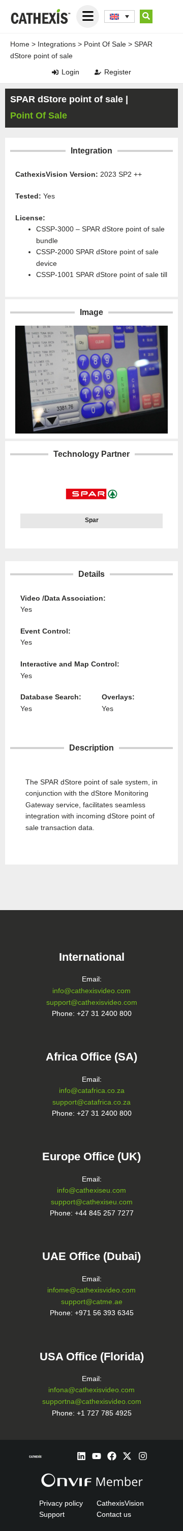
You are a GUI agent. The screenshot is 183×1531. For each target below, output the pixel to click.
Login (70, 72)
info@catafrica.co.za (92, 1090)
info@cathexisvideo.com (91, 991)
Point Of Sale (105, 44)
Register (117, 72)
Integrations (57, 44)
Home (19, 44)
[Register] (98, 72)
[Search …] (146, 17)
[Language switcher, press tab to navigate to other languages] (119, 16)
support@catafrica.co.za (91, 1102)
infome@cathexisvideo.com (91, 1290)
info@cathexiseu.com (91, 1190)
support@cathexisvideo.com (91, 1002)
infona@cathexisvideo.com (91, 1390)
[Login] (55, 72)
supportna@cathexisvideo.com (91, 1401)
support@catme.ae (92, 1302)
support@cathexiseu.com (92, 1202)
